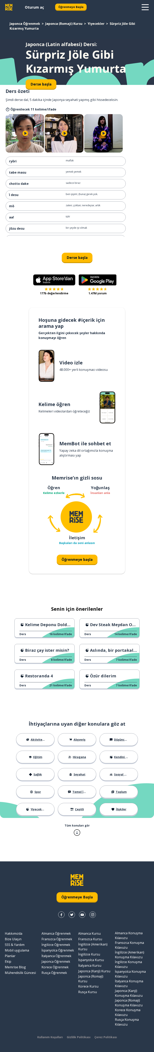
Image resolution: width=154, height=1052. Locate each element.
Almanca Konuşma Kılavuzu (129, 935)
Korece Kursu (88, 986)
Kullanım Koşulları (50, 1037)
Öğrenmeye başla (77, 559)
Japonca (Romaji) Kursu (63, 23)
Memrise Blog (15, 967)
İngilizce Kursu (89, 954)
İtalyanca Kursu (89, 965)
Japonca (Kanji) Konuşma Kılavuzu (129, 993)
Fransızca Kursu (90, 939)
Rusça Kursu (87, 992)
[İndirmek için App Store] (54, 280)
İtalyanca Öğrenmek (56, 956)
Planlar (10, 956)
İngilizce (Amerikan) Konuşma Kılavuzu (129, 954)
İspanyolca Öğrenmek (58, 950)
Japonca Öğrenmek (25, 23)
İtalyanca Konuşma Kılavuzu (129, 983)
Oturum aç (34, 7)
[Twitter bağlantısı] (72, 914)
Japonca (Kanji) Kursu (94, 971)
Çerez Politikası (105, 1037)
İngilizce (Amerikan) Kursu (92, 946)
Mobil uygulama (17, 950)
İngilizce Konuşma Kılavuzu (128, 964)
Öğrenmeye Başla (70, 7)
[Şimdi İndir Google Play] (98, 280)
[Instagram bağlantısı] (92, 914)
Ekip (8, 961)
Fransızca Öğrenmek (57, 939)
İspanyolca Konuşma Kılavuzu (130, 974)
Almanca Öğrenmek (56, 933)
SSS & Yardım (14, 944)
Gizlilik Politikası (78, 1037)
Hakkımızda (13, 933)
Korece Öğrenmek (55, 967)
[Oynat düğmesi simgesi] (25, 133)
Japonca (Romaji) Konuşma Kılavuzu (129, 1002)
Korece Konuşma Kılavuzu (127, 1012)
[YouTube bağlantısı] (82, 914)
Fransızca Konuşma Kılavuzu (129, 945)
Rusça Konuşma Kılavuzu (127, 1022)
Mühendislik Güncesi (20, 973)
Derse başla (77, 257)
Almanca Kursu (89, 933)
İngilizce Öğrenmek (56, 944)
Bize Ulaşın (13, 939)
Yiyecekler (96, 23)
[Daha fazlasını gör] (145, 7)
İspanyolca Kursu (91, 960)
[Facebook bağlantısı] (61, 914)
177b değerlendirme (54, 293)
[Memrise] (9, 7)
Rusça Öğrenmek (54, 973)
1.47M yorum (97, 293)
